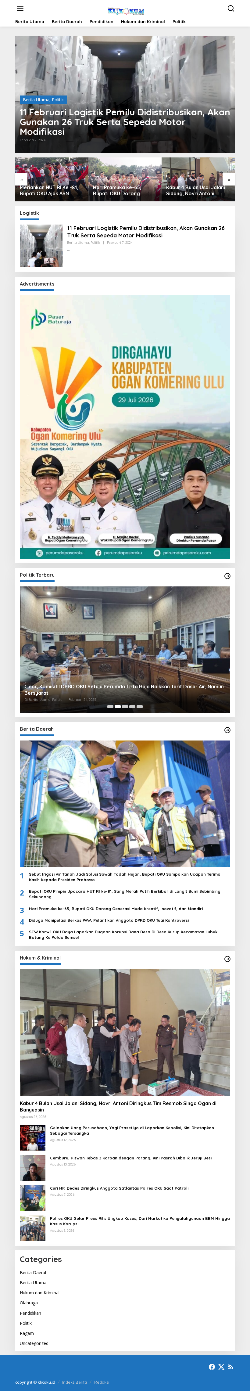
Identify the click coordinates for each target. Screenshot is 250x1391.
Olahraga (29, 1303)
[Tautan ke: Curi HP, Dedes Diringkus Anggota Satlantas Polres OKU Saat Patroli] (32, 1198)
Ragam (27, 1333)
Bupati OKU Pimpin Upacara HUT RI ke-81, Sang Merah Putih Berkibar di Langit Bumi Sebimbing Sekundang (124, 894)
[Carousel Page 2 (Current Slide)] (118, 706)
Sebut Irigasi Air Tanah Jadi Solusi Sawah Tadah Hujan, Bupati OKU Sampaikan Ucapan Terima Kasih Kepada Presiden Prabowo (124, 877)
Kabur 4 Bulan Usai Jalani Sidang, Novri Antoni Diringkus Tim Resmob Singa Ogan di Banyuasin (195, 190)
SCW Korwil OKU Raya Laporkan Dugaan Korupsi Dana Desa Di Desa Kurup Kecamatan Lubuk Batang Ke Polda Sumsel (123, 934)
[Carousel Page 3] (125, 706)
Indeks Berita (74, 1382)
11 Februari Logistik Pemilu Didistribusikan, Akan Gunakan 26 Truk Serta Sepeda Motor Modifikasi (125, 121)
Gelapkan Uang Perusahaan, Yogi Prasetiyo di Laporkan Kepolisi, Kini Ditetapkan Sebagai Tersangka (132, 1130)
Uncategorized (34, 1343)
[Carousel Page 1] (110, 706)
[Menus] (20, 8)
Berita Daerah (34, 1272)
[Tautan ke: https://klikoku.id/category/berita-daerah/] (227, 730)
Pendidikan (30, 1313)
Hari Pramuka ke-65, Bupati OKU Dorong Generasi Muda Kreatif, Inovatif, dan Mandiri (120, 190)
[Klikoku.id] (126, 10)
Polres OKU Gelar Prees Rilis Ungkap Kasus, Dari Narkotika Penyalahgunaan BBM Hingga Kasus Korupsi (140, 1221)
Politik (58, 100)
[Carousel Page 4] (132, 706)
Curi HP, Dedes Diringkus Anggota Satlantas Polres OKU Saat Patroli (119, 1188)
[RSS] (231, 1367)
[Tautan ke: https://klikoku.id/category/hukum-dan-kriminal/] (227, 959)
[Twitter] (221, 1367)
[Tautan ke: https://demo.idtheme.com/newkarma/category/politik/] (227, 576)
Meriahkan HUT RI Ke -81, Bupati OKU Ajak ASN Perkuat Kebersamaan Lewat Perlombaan (49, 190)
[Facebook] (212, 1367)
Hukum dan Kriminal (39, 1293)
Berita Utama (36, 100)
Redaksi (101, 1382)
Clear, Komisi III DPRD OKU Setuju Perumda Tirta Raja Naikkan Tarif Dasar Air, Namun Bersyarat (124, 689)
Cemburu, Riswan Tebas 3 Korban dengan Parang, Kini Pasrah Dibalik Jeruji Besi (131, 1157)
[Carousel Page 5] (140, 706)
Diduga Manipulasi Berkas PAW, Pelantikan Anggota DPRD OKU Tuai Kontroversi (109, 920)
